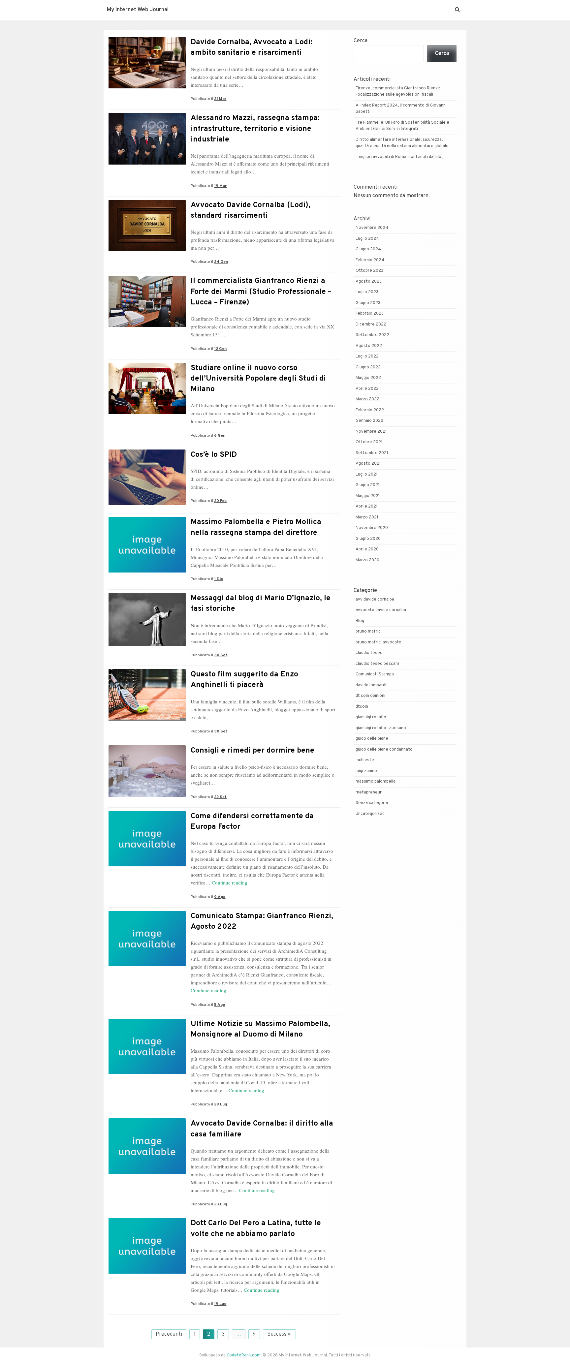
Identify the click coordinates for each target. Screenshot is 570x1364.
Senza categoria (372, 803)
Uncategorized (370, 814)
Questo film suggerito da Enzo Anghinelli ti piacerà (244, 680)
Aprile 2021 (367, 506)
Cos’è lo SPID (214, 455)
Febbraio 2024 (370, 260)
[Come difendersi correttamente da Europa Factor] (147, 865)
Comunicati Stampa (375, 674)
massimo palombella (376, 781)
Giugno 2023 (368, 303)
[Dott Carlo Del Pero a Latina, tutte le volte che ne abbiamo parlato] (147, 1272)
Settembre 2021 (372, 453)
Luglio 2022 (367, 356)
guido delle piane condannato (384, 749)
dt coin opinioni (370, 695)
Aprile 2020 (367, 549)
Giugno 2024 (368, 249)
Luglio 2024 (367, 238)
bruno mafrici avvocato (378, 642)
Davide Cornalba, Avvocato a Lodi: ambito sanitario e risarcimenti (251, 48)
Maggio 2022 (368, 378)
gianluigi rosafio (371, 717)
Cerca (360, 41)
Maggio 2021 (368, 496)
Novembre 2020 (372, 528)
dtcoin (362, 706)
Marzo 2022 (367, 399)
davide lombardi (371, 685)
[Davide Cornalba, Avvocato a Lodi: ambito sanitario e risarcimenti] (147, 87)
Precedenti (169, 1334)
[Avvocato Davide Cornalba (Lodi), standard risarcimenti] (147, 250)
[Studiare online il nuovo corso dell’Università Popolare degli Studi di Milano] (147, 413)
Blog (360, 621)
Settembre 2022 (372, 335)
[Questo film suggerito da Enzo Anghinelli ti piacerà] (147, 719)
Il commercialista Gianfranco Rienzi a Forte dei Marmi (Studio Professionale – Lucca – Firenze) (261, 291)
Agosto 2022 (369, 346)
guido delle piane (372, 738)
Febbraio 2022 (370, 410)
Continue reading (229, 882)
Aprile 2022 (367, 388)
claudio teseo (369, 653)
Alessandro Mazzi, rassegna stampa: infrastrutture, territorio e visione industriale (255, 128)
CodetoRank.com (244, 1355)
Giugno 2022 (368, 367)
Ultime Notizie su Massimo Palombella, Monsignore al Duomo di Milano (260, 1029)
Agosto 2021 (368, 463)
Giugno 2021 (368, 485)
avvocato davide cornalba (381, 610)
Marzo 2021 (367, 517)
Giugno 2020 (368, 539)
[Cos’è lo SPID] (147, 503)
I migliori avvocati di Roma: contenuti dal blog (400, 157)
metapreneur (369, 792)
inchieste (365, 760)
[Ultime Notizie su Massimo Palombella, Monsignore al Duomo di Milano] (147, 1073)
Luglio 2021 (367, 474)
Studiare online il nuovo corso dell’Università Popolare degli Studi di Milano (258, 378)
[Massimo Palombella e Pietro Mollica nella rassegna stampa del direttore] (147, 571)
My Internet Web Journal (138, 10)
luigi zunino (366, 771)
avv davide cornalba (375, 599)
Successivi (279, 1334)
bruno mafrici (369, 631)
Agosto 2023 (369, 281)
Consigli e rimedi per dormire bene (252, 751)
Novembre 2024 (372, 228)
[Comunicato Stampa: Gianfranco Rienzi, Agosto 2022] (147, 965)
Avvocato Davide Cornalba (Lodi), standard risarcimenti (250, 211)
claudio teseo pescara (377, 663)
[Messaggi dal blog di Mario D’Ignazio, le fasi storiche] (147, 644)
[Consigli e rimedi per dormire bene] (147, 795)
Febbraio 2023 (370, 313)
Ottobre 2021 (369, 442)
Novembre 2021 (371, 431)
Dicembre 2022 (371, 324)
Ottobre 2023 (369, 270)
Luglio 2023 (367, 292)
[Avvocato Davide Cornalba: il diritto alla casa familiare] (147, 1172)
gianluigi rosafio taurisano (381, 728)
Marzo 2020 (367, 560)
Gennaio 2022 (369, 420)
